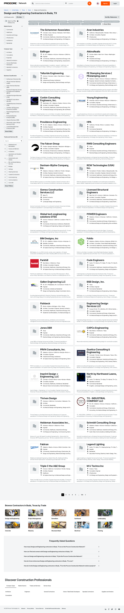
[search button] (89, 3)
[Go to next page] (85, 494)
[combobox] (77, 3)
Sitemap (64, 608)
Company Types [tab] (10, 585)
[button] (5, 30)
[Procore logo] (10, 3)
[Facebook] (108, 609)
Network (22, 3)
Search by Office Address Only (12, 21)
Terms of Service (40, 608)
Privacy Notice (30, 608)
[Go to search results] (21, 141)
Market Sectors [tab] (22, 585)
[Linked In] (105, 609)
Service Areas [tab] (47, 585)
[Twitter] (112, 609)
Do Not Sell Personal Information (52, 608)
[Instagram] (115, 609)
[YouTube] (119, 609)
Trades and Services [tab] (35, 585)
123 (82, 494)
